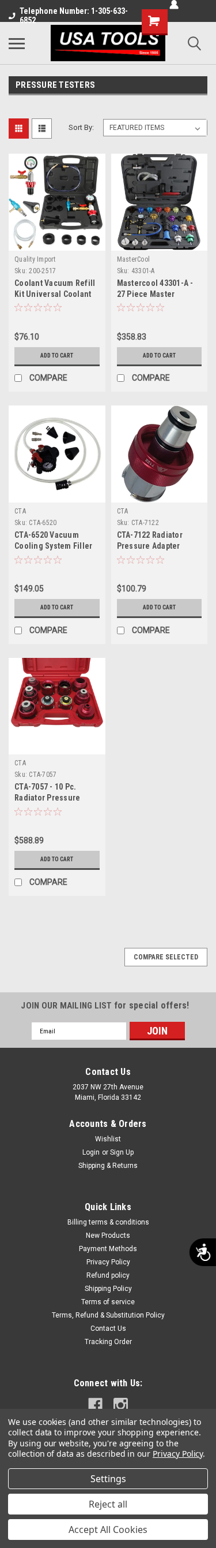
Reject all (108, 1504)
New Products (108, 1235)
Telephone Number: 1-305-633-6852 (74, 15)
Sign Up (122, 1152)
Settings (108, 1478)
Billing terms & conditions (108, 1222)
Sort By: (81, 127)
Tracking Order (108, 1342)
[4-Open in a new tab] (95, 1405)
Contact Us (108, 1328)
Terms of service (108, 1302)
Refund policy (108, 1275)
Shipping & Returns (108, 1166)
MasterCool (133, 259)
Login (91, 1152)
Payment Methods (108, 1249)
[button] (35, 271)
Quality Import (35, 259)
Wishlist (108, 1139)
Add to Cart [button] (56, 355)
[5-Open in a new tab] (120, 1405)
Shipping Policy (108, 1289)
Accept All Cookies (108, 1529)
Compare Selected (166, 957)
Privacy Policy (108, 1262)
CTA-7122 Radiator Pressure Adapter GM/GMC (150, 545)
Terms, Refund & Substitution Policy (108, 1315)
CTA (20, 511)
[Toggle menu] (17, 43)
